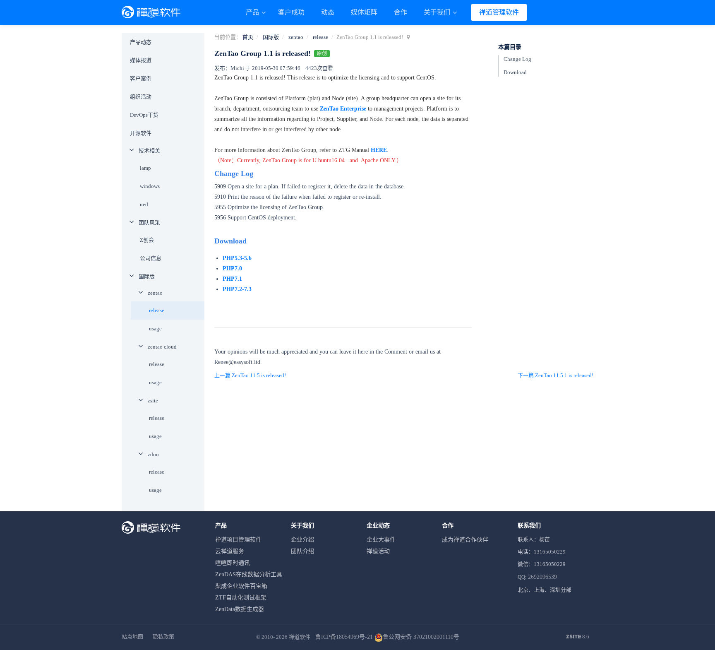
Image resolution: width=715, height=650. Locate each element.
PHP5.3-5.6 (237, 258)
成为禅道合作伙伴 (465, 540)
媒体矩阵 (364, 12)
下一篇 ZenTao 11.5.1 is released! (555, 375)
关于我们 (438, 12)
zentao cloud (162, 347)
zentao (295, 37)
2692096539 (542, 577)
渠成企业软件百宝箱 (241, 586)
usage (155, 328)
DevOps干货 (144, 115)
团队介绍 (302, 551)
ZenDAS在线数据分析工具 (248, 574)
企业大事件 (381, 540)
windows (150, 186)
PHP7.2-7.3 (238, 289)
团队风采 (149, 222)
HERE (379, 150)
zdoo (153, 454)
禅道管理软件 (499, 12)
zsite (153, 400)
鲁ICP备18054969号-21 (344, 637)
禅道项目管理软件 (238, 540)
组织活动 (140, 97)
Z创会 (147, 240)
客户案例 (140, 78)
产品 (253, 12)
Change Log (517, 59)
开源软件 (140, 133)
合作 (400, 12)
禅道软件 (299, 637)
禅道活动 (378, 551)
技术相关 (149, 150)
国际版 (271, 37)
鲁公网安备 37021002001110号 (421, 637)
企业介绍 (302, 540)
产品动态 (140, 42)
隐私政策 (163, 636)
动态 (327, 12)
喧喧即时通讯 (232, 563)
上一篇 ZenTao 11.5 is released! (250, 375)
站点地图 (132, 636)
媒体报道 (140, 60)
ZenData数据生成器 (239, 609)
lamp (145, 168)
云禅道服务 (229, 551)
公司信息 (150, 258)
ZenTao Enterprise (343, 109)
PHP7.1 (232, 279)
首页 (247, 37)
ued (144, 204)
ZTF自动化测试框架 (240, 598)
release (320, 37)
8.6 (577, 637)
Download (515, 72)
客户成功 (291, 12)
